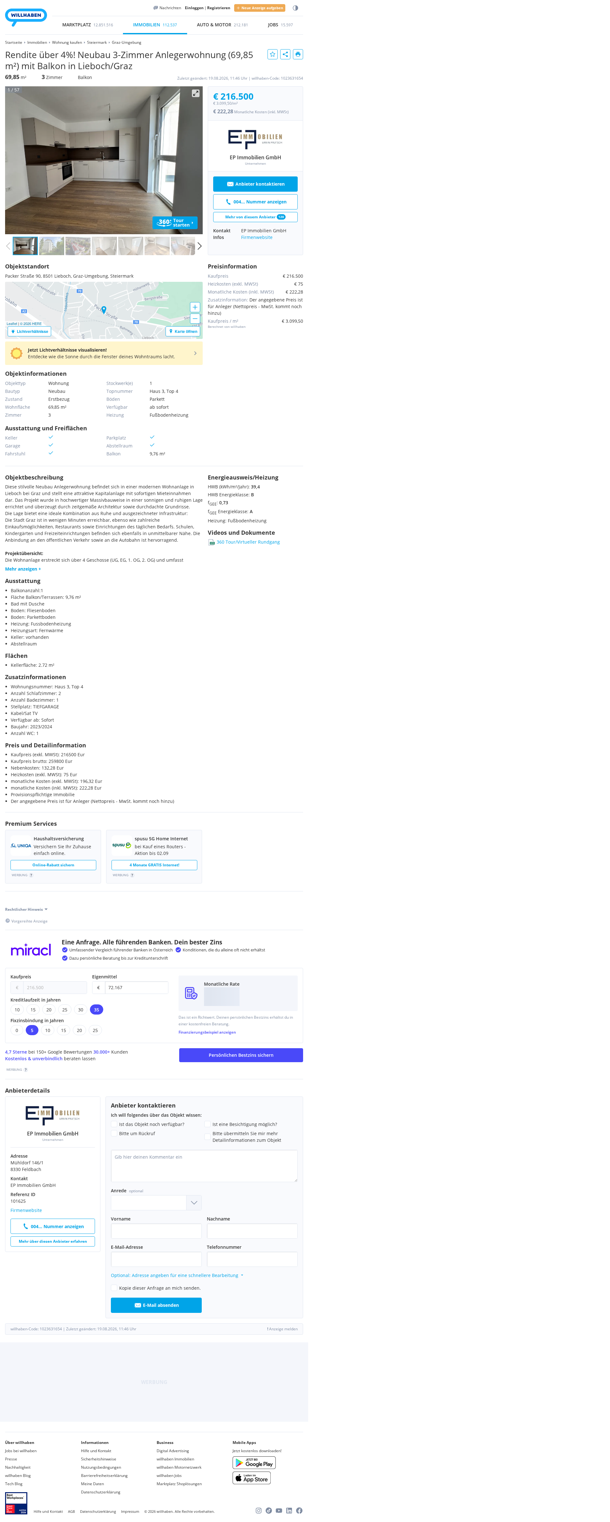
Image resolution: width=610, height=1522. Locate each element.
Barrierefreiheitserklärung (104, 1475)
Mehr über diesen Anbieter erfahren (53, 1241)
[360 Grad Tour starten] (175, 222)
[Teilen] (285, 54)
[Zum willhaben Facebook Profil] (299, 1510)
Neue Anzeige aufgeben (262, 7)
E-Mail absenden (161, 1305)
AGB (71, 1511)
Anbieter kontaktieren (260, 184)
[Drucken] (298, 54)
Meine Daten (92, 1483)
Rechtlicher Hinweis (24, 909)
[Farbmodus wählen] (295, 8)
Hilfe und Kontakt (96, 1450)
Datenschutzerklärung (100, 1492)
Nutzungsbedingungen (101, 1467)
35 (96, 1010)
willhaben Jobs (169, 1475)
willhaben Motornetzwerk (179, 1467)
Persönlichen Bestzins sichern (241, 1055)
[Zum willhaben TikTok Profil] (269, 1510)
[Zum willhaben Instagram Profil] (258, 1510)
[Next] (196, 160)
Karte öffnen (186, 331)
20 (48, 1010)
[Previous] (12, 160)
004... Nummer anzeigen (260, 202)
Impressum (130, 1511)
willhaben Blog (18, 1475)
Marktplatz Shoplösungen (179, 1483)
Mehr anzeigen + (23, 569)
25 (64, 1010)
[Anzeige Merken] (273, 54)
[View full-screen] (196, 93)
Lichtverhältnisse (32, 331)
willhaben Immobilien (175, 1459)
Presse (11, 1459)
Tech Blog (14, 1483)
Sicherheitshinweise (98, 1459)
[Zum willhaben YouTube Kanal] (279, 1510)
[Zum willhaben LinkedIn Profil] (289, 1510)
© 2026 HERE (31, 323)
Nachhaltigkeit (17, 1467)
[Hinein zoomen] (195, 307)
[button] (104, 353)
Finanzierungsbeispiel (207, 1032)
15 (33, 1010)
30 (80, 1010)
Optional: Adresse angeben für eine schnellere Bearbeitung (174, 1275)
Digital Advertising (173, 1450)
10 (17, 1010)
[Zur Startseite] (26, 19)
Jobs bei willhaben (21, 1450)
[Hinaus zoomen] (195, 319)
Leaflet (12, 323)
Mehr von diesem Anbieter (254, 217)
